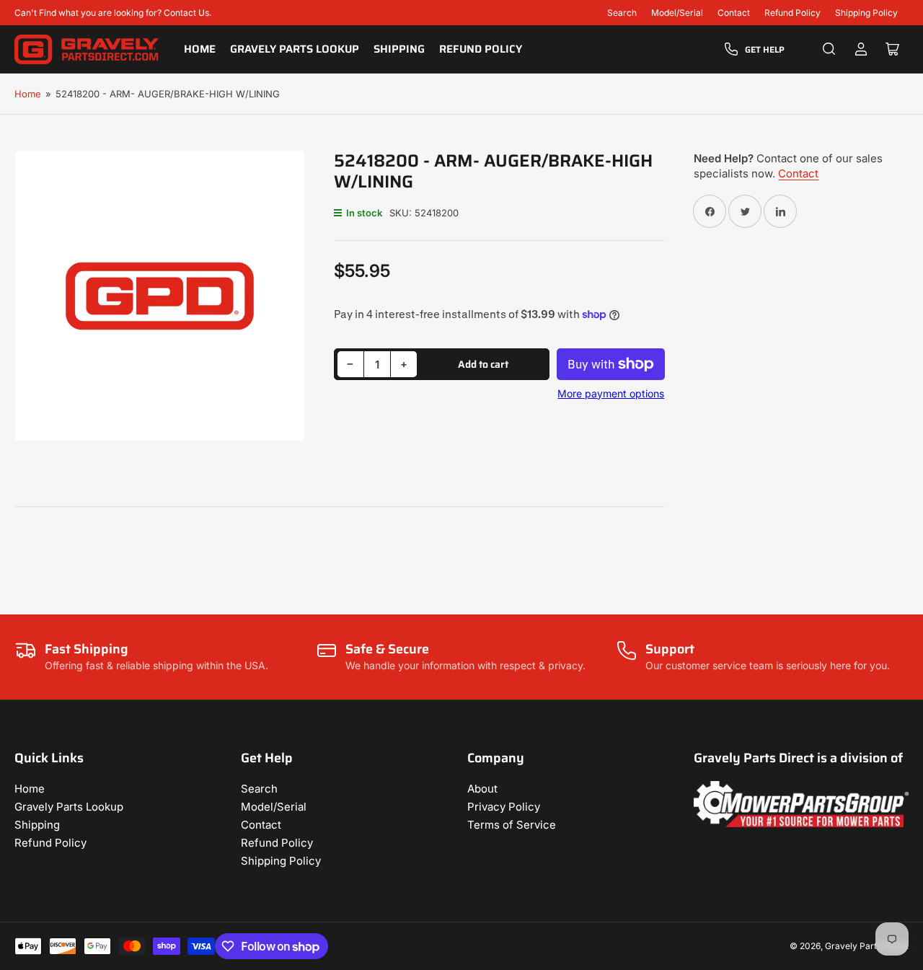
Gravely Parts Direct (867, 945)
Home (200, 49)
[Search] (829, 49)
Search (622, 12)
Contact (733, 12)
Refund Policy (792, 12)
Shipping (399, 49)
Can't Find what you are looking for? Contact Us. (112, 12)
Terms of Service (511, 825)
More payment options (610, 393)
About (482, 788)
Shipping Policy (866, 12)
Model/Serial (677, 12)
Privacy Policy (503, 807)
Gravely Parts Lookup (294, 49)
